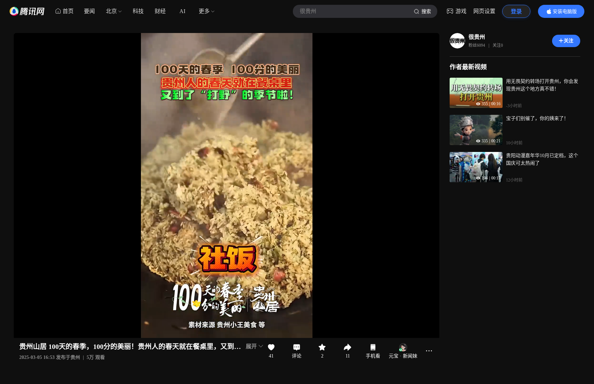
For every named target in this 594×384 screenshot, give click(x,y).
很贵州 (477, 37)
